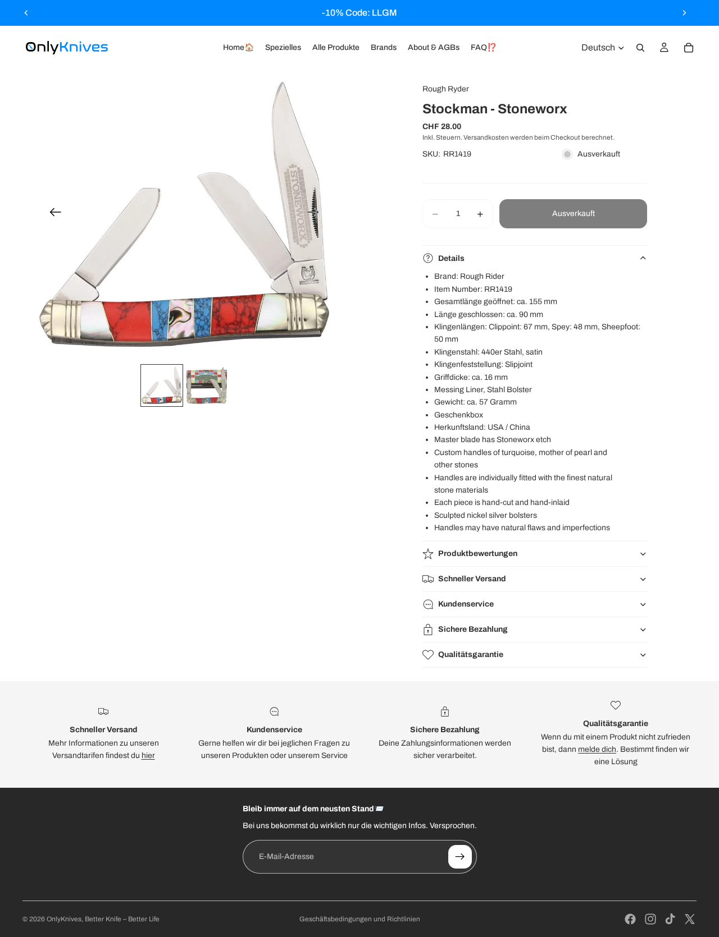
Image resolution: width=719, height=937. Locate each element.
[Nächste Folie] (684, 13)
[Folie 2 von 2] (206, 385)
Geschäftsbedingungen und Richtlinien (359, 919)
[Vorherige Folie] (26, 13)
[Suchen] (640, 47)
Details (451, 258)
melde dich (597, 749)
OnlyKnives (64, 919)
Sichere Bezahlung (473, 629)
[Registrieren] (460, 857)
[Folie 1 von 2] (162, 385)
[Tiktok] (670, 919)
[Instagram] (650, 919)
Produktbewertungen (477, 553)
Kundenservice (466, 604)
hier (148, 755)
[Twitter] (690, 919)
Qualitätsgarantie (470, 654)
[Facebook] (630, 919)
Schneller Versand (472, 579)
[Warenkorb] (688, 47)
